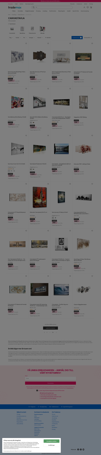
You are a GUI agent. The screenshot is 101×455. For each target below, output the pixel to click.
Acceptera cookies (51, 441)
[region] (31, 445)
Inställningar (51, 445)
